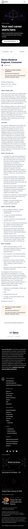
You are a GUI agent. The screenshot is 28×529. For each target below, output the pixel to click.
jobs (11, 51)
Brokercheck (14, 369)
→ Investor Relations (11, 433)
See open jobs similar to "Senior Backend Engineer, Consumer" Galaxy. (15, 76)
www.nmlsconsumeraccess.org (9, 522)
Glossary (8, 445)
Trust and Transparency (12, 441)
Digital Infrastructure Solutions (14, 385)
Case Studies (9, 416)
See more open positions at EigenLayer (14, 322)
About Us (8, 391)
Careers (8, 400)
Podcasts (8, 418)
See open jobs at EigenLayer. (12, 73)
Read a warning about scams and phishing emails (13, 525)
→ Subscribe (9, 423)
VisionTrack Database (11, 443)
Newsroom (9, 404)
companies (5, 51)
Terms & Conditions (6, 369)
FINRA (21, 514)
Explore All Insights (11, 410)
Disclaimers (15, 367)
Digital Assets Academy (12, 439)
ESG (7, 402)
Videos (8, 420)
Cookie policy (17, 336)
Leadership (9, 395)
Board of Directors (11, 397)
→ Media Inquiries (10, 431)
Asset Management (11, 383)
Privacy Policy (21, 367)
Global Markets (10, 381)
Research (8, 412)
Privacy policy (11, 336)
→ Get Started (9, 429)
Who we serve (9, 393)
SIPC (3, 515)
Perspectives (9, 414)
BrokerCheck (7, 515)
